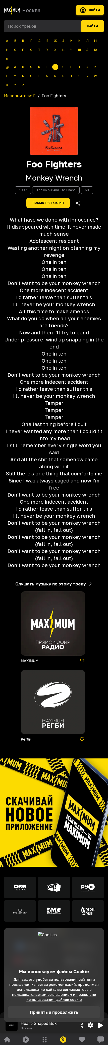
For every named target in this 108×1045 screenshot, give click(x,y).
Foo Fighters (54, 164)
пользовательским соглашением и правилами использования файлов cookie (54, 997)
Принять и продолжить (54, 1012)
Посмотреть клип (48, 203)
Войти (94, 10)
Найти (92, 26)
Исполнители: (20, 95)
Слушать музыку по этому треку (50, 583)
